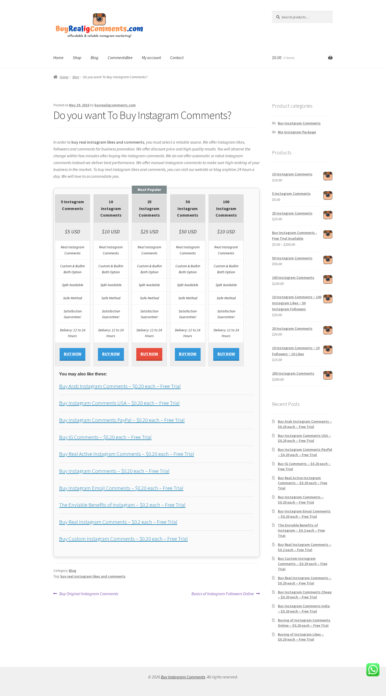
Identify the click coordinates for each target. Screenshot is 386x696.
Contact (177, 57)
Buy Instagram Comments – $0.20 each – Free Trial (114, 471)
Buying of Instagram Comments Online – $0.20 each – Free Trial (304, 623)
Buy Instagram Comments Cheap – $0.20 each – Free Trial (305, 595)
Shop (77, 57)
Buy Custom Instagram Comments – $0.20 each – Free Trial (123, 538)
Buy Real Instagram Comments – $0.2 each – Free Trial (118, 522)
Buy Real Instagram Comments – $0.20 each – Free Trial (304, 580)
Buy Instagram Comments (183, 676)
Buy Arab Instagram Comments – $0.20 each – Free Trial (120, 386)
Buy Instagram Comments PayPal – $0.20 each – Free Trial (122, 420)
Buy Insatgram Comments (299, 123)
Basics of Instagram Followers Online (222, 594)
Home (58, 57)
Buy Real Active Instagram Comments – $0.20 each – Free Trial (126, 454)
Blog (94, 57)
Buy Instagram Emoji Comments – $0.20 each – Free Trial (121, 488)
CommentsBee (120, 57)
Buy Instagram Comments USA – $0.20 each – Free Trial (119, 403)
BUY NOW (72, 353)
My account (151, 57)
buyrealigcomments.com (115, 105)
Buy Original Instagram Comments (88, 594)
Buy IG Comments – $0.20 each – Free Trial (105, 437)
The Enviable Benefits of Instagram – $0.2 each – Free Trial (122, 504)
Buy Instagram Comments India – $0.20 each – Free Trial (304, 609)
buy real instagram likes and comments (93, 576)
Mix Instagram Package (297, 132)
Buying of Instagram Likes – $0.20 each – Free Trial (301, 637)
